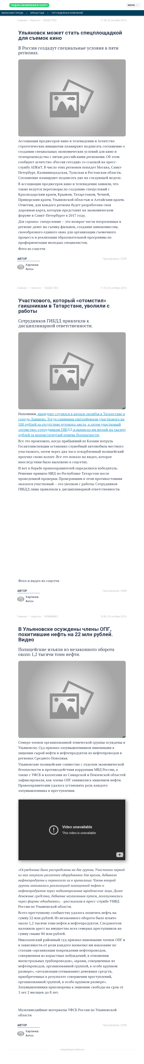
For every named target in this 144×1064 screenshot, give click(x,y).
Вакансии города (12, 13)
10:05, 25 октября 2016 (113, 1051)
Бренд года (37, 13)
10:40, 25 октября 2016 (113, 616)
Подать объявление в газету (29, 5)
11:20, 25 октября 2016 (113, 288)
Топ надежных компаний (67, 13)
